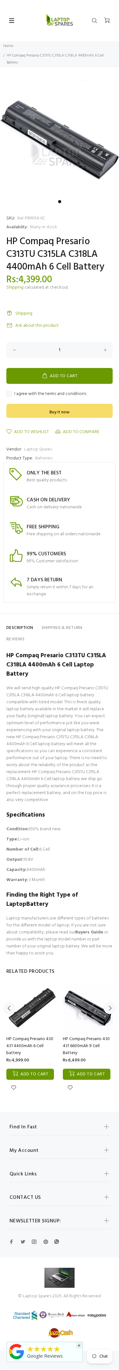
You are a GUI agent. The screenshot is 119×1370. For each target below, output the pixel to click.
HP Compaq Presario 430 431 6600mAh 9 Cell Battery (86, 1046)
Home (8, 46)
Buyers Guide (89, 932)
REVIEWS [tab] (15, 639)
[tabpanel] (59, 137)
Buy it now (59, 412)
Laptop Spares (38, 449)
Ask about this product (37, 325)
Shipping (14, 287)
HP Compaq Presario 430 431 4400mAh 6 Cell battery (29, 1046)
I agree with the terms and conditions (50, 394)
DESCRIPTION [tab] (19, 628)
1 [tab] (59, 201)
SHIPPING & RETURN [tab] (62, 628)
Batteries (43, 458)
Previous (9, 1008)
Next (110, 1008)
